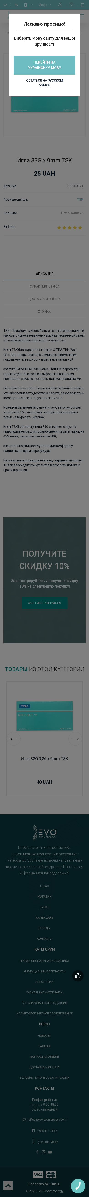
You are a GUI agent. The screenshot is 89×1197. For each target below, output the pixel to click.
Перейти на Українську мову (44, 65)
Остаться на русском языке (44, 83)
